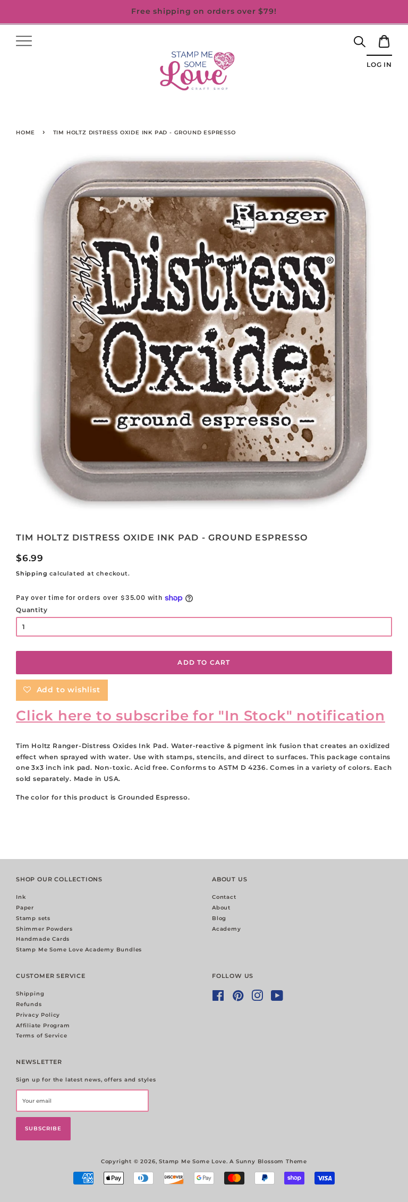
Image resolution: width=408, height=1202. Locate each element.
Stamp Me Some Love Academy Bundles (79, 949)
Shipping (31, 573)
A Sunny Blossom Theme (268, 1161)
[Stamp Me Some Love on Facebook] (218, 998)
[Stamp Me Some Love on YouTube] (277, 998)
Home (25, 132)
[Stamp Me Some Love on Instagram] (257, 998)
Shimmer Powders (44, 928)
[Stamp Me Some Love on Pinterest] (238, 998)
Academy (226, 928)
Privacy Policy (38, 1014)
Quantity (31, 610)
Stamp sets (33, 918)
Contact (224, 897)
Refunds (29, 1004)
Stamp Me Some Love (192, 1161)
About (221, 907)
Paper (25, 907)
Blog (219, 918)
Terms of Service (41, 1035)
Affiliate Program (43, 1025)
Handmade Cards (43, 938)
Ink (21, 897)
